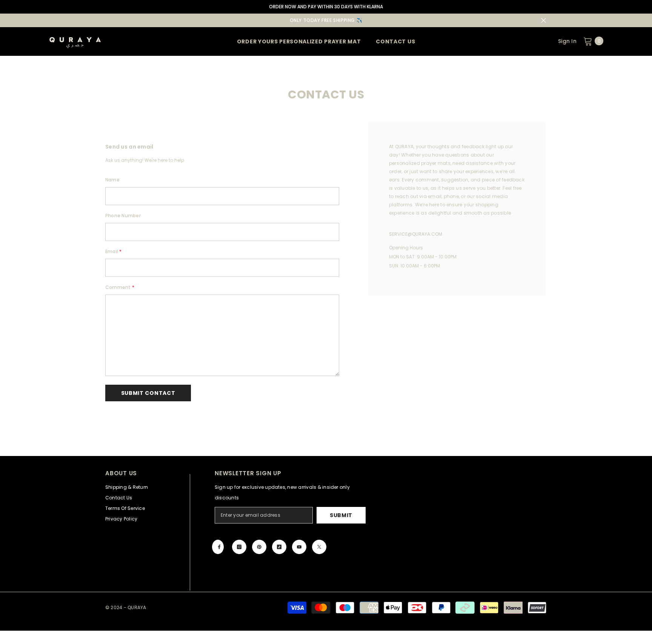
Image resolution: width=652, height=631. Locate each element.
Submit (341, 515)
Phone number (123, 215)
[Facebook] (218, 547)
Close (543, 20)
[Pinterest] (259, 547)
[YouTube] (299, 547)
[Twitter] (319, 547)
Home (308, 60)
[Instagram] (239, 547)
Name (112, 180)
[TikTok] (279, 547)
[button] (148, 393)
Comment (119, 287)
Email (113, 251)
